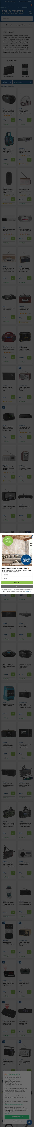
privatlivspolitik (27, 591)
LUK (17, 586)
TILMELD (17, 582)
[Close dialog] (31, 536)
